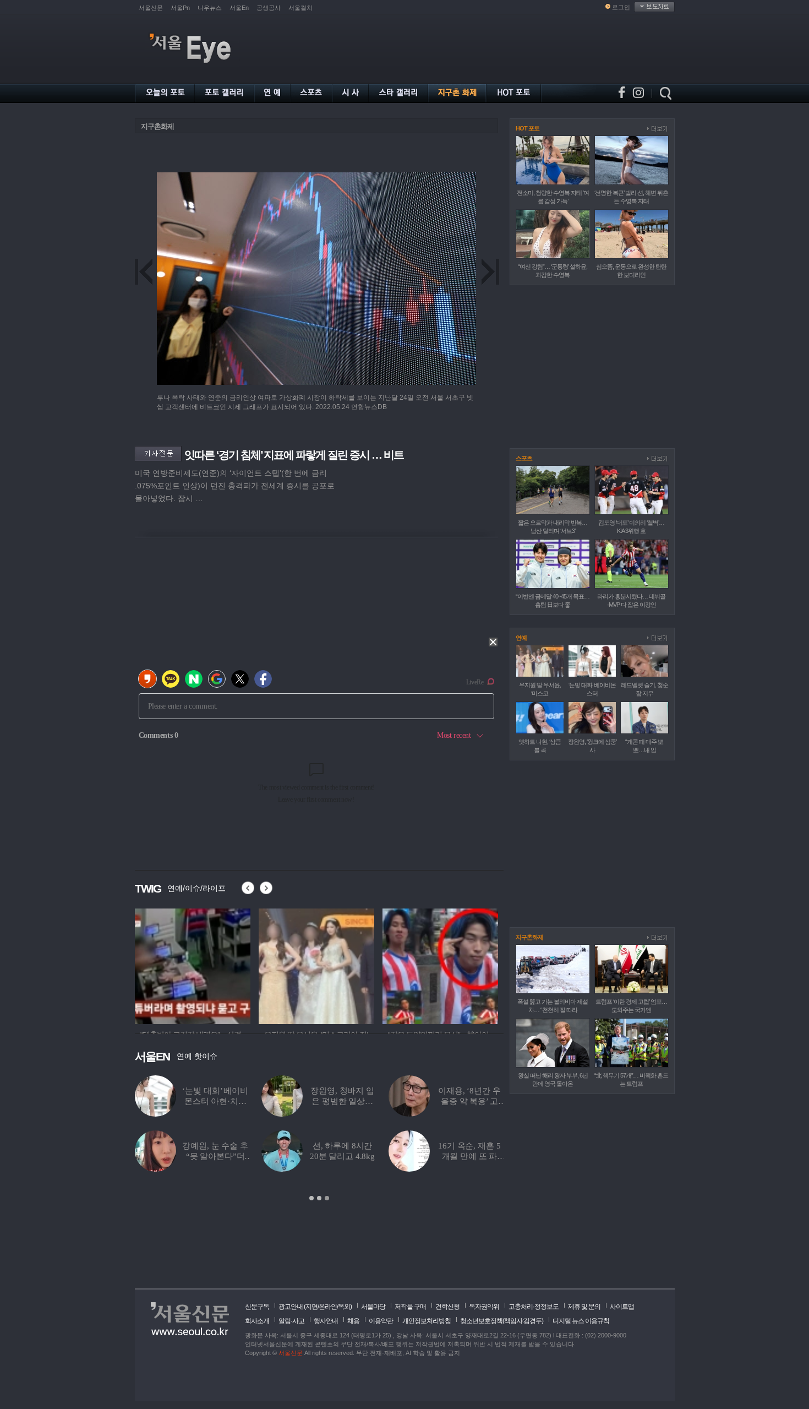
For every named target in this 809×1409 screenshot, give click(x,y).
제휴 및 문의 (584, 1306)
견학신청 (447, 1306)
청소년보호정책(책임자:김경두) (501, 1321)
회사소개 (257, 1321)
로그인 (621, 7)
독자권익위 (484, 1306)
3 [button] (327, 1198)
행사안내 (326, 1321)
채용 (353, 1321)
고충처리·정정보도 (534, 1306)
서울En (239, 7)
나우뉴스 (210, 7)
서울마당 (373, 1306)
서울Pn (180, 7)
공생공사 (268, 7)
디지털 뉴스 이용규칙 (581, 1321)
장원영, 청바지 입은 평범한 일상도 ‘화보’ (342, 1101)
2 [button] (319, 1198)
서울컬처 (300, 7)
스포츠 (524, 458)
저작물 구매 (410, 1306)
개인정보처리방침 (426, 1321)
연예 (521, 637)
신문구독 (257, 1306)
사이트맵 (622, 1306)
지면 (311, 1306)
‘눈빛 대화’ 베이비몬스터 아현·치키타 (215, 1101)
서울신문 (151, 7)
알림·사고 (291, 1321)
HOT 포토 (527, 128)
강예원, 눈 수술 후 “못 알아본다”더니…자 (215, 1156)
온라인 (328, 1306)
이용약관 (381, 1321)
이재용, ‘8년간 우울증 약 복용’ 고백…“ (469, 1101)
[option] (156, 964)
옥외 (344, 1306)
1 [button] (311, 1198)
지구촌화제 (157, 126)
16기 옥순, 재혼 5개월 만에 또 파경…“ (469, 1156)
